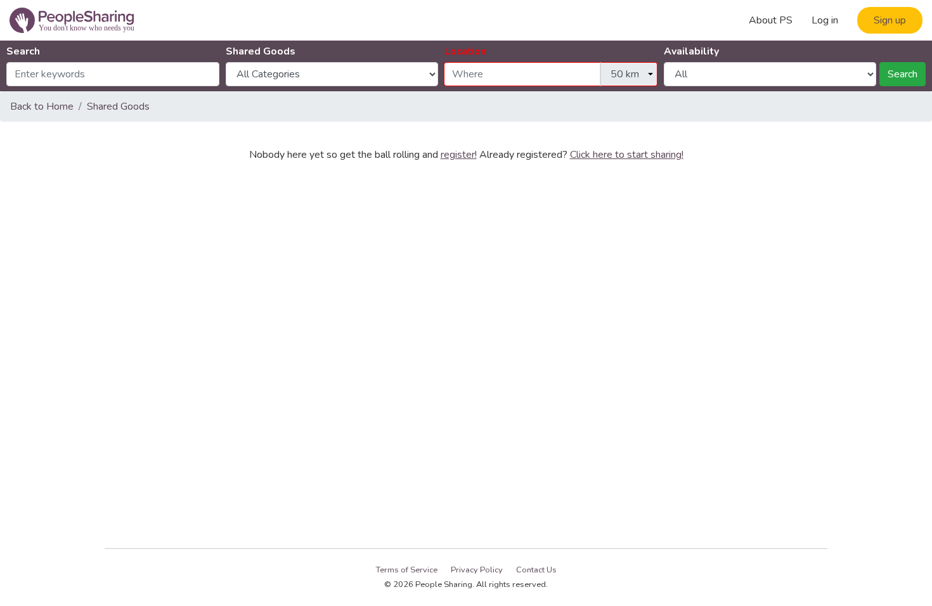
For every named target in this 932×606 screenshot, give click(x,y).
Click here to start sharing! (626, 155)
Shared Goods (260, 51)
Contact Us (536, 570)
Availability (691, 51)
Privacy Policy (477, 570)
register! (459, 155)
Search (23, 51)
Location (465, 51)
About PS (771, 20)
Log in (825, 20)
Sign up (890, 20)
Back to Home (42, 106)
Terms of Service (406, 570)
